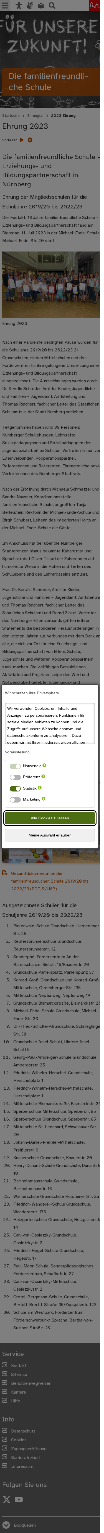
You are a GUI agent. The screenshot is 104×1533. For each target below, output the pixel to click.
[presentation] (44, 767)
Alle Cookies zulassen (50, 818)
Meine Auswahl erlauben (50, 835)
